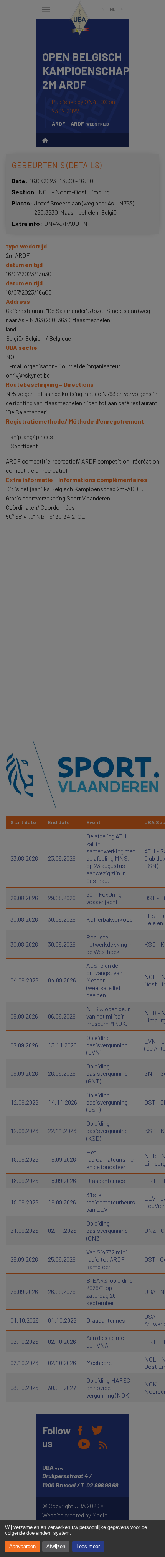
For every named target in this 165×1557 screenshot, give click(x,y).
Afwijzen (55, 1546)
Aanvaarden (22, 1546)
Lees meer (88, 1546)
